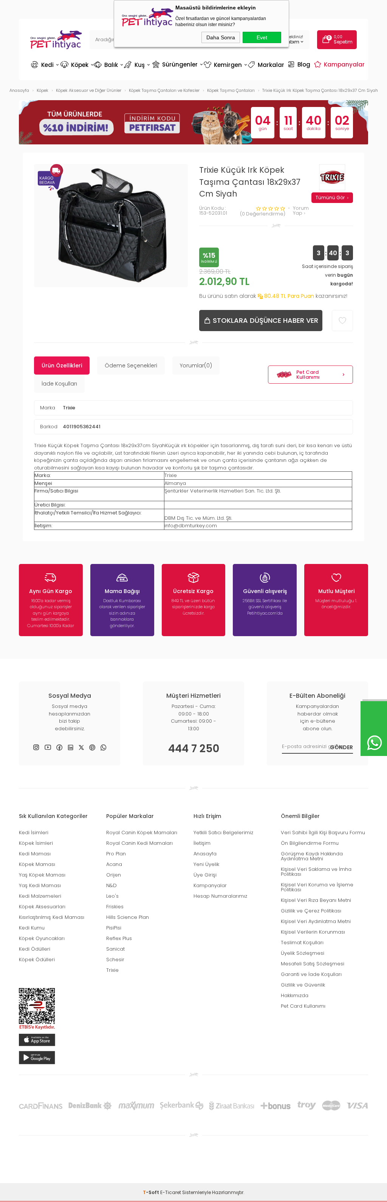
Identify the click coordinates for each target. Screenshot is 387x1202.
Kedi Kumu (32, 927)
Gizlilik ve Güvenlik (303, 984)
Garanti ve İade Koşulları (311, 974)
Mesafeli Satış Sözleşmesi (312, 963)
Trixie (69, 407)
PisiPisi (113, 927)
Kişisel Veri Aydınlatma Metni (316, 921)
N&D (111, 885)
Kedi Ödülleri (34, 949)
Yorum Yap (301, 210)
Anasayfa (205, 853)
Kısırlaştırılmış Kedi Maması (51, 917)
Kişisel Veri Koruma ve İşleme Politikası (317, 887)
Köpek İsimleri (36, 843)
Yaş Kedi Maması (40, 885)
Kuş (138, 65)
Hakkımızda (294, 995)
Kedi (45, 65)
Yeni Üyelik (206, 864)
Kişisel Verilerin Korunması (313, 932)
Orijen (113, 874)
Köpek (76, 65)
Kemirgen (225, 65)
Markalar (267, 65)
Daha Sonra (220, 37)
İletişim (202, 843)
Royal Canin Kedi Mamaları (139, 843)
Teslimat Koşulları (302, 942)
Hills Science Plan (127, 917)
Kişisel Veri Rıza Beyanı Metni (316, 900)
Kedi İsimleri (33, 832)
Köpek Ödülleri (37, 959)
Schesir (115, 959)
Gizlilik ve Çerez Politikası (311, 910)
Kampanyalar (340, 64)
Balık (108, 65)
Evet (262, 37)
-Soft (151, 1192)
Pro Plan (116, 853)
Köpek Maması (37, 864)
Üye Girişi (205, 874)
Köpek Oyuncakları (42, 938)
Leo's (112, 896)
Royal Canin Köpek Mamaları (141, 832)
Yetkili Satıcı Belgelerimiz (223, 832)
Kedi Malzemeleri (40, 896)
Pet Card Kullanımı (308, 375)
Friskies (115, 906)
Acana (114, 864)
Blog (299, 64)
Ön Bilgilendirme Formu (310, 843)
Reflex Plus (119, 938)
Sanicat (115, 949)
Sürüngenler (177, 64)
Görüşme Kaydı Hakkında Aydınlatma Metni (312, 856)
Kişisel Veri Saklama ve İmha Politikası (316, 872)
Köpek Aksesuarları (42, 906)
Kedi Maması (35, 853)
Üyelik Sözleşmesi (302, 953)
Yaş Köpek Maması (42, 874)
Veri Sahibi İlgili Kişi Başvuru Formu (323, 832)
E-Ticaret (170, 1192)
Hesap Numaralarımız (220, 896)
